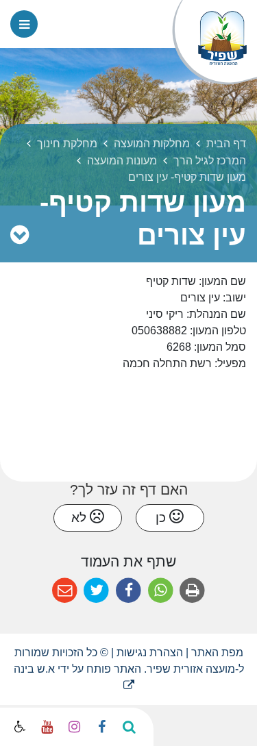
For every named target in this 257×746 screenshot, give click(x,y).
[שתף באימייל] (64, 591)
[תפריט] (24, 24)
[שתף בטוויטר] (97, 591)
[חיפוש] (129, 727)
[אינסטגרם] (74, 727)
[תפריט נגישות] (18, 727)
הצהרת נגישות (150, 652)
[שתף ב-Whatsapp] (160, 591)
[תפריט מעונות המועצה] (19, 235)
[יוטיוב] (46, 727)
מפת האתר (217, 652)
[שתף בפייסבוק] (128, 591)
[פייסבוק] (101, 727)
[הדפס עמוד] (192, 591)
